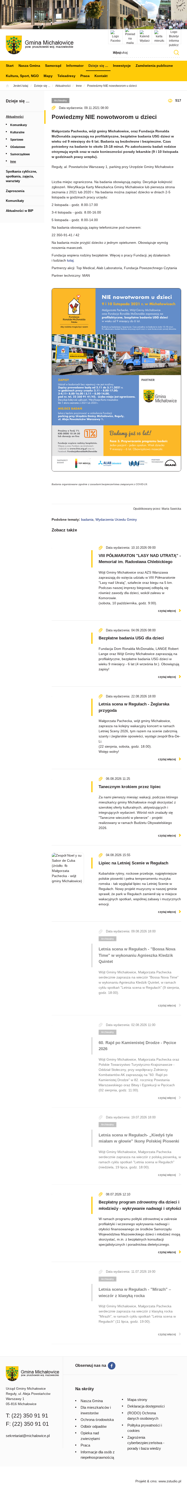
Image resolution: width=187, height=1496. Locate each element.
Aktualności (15, 116)
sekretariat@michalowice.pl (28, 1436)
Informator (75, 66)
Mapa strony (137, 1400)
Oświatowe (17, 147)
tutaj (70, 260)
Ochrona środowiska (97, 1420)
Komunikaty (18, 125)
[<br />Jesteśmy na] (115, 36)
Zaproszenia (15, 191)
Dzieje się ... (98, 66)
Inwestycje (122, 66)
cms (153, 1481)
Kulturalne (17, 132)
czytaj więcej (167, 611)
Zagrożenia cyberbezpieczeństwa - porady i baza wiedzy (145, 1442)
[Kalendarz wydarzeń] (144, 36)
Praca (85, 76)
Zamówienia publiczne (154, 66)
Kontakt (101, 76)
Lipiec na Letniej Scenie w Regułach (133, 863)
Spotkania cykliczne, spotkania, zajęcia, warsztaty (21, 176)
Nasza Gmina (29, 66)
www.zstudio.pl (170, 1481)
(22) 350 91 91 (29, 1415)
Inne (13, 161)
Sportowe (16, 139)
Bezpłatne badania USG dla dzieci (131, 638)
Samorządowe (20, 154)
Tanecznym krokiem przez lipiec (130, 786)
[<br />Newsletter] (130, 36)
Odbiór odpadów (94, 1426)
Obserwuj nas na (90, 1365)
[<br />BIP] (174, 36)
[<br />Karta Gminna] (159, 36)
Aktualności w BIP (19, 211)
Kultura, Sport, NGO (22, 76)
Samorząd (53, 66)
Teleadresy (66, 76)
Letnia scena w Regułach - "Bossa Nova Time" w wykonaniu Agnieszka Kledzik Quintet (137, 955)
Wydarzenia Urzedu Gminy (116, 519)
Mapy (48, 76)
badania (87, 519)
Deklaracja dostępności (146, 1406)
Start (10, 66)
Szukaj (176, 53)
